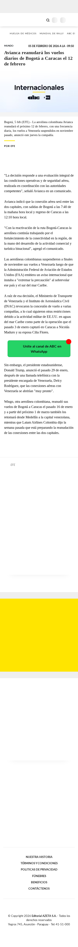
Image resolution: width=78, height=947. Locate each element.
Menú (72, 20)
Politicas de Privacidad (39, 869)
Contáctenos (39, 888)
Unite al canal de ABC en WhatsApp (42, 349)
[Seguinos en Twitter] (37, 929)
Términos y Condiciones (39, 863)
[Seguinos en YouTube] (42, 929)
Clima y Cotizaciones (40, 19)
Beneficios (39, 882)
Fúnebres (39, 876)
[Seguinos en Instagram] (46, 929)
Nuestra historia (39, 857)
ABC (11, 19)
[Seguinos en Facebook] (32, 929)
